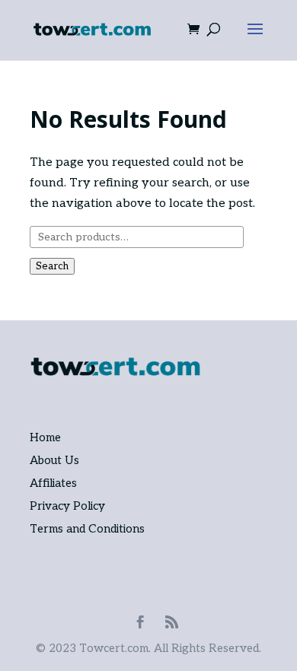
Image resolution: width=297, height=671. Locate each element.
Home (45, 437)
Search (52, 266)
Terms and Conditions (87, 529)
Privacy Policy (67, 506)
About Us (54, 460)
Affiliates (53, 483)
